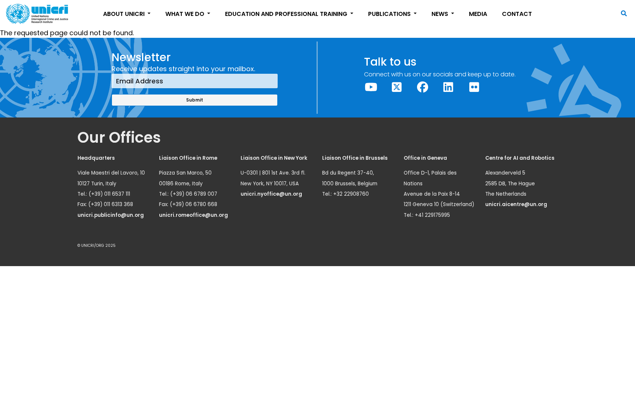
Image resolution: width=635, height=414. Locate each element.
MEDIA (478, 14)
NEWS (440, 14)
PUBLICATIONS (390, 14)
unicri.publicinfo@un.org (111, 215)
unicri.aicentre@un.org (516, 204)
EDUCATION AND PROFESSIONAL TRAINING (287, 14)
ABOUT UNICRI (124, 14)
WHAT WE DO (185, 14)
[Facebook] (423, 87)
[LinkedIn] (448, 87)
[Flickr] (474, 87)
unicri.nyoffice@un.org (272, 194)
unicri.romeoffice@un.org (194, 215)
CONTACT (517, 14)
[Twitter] (397, 87)
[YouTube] (371, 87)
